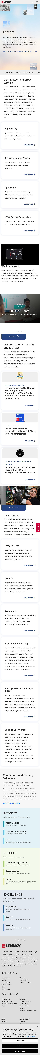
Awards (18, 72)
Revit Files (23, 1008)
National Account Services (28, 1010)
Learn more (31, 1036)
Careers (22, 1021)
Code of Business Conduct (11, 803)
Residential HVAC (9, 973)
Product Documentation (9, 1004)
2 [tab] (18, 331)
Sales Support (24, 1006)
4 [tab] (21, 331)
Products (4, 980)
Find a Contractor (25, 1001)
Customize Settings (20, 1040)
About (3, 1019)
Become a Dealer (25, 982)
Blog (2, 987)
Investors (4, 1021)
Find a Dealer (5, 982)
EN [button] (32, 2)
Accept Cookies (20, 1051)
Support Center (6, 985)
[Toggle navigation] (37, 1)
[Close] (38, 1026)
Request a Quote (6, 1001)
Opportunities (8, 72)
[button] (38, 527)
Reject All (20, 1046)
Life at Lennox (28, 72)
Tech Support (24, 1004)
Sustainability (24, 1019)
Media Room (5, 989)
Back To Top (21, 940)
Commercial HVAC (9, 994)
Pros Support (24, 980)
